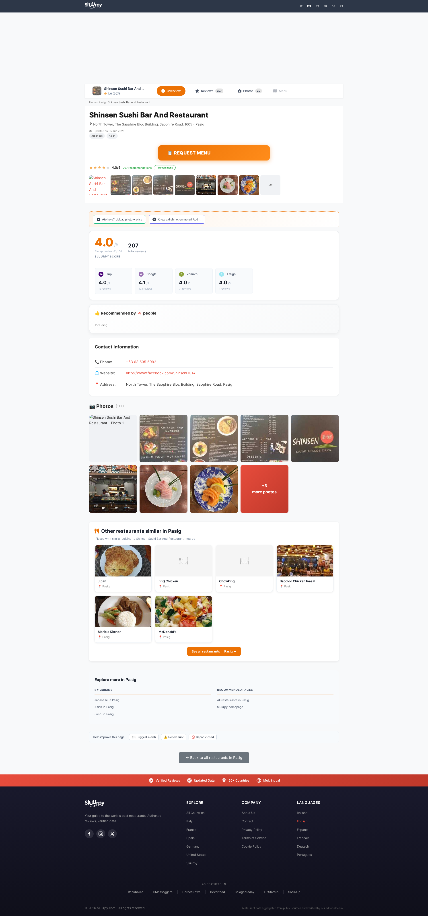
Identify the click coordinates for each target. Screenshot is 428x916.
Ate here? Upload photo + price (122, 219)
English (302, 821)
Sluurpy (192, 863)
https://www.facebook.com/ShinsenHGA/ (160, 373)
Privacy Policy (252, 830)
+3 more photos (264, 488)
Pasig (102, 102)
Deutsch (303, 846)
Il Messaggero (163, 892)
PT (341, 6)
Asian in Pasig (104, 707)
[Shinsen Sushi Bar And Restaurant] (99, 185)
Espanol (302, 830)
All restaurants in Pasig (233, 700)
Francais (303, 838)
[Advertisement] (214, 48)
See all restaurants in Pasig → (214, 651)
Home (93, 102)
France (191, 830)
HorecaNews (191, 892)
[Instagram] (100, 833)
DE (333, 6)
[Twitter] (112, 833)
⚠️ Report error (173, 737)
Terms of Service (254, 838)
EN (309, 6)
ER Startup (271, 892)
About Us (248, 813)
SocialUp (294, 892)
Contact (247, 821)
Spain (190, 838)
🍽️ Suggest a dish (144, 737)
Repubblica (135, 892)
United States (196, 854)
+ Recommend (164, 167)
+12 (270, 185)
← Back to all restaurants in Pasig (214, 757)
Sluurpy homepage (230, 707)
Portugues (304, 854)
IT (301, 6)
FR (325, 6)
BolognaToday (244, 892)
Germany (193, 846)
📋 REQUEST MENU (189, 153)
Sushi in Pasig (104, 714)
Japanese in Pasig (107, 700)
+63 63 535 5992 (141, 362)
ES (317, 6)
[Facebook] (89, 833)
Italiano (302, 813)
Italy (189, 821)
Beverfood (217, 892)
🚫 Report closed (202, 737)
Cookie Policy (251, 846)
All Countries (195, 813)
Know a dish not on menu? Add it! (179, 219)
